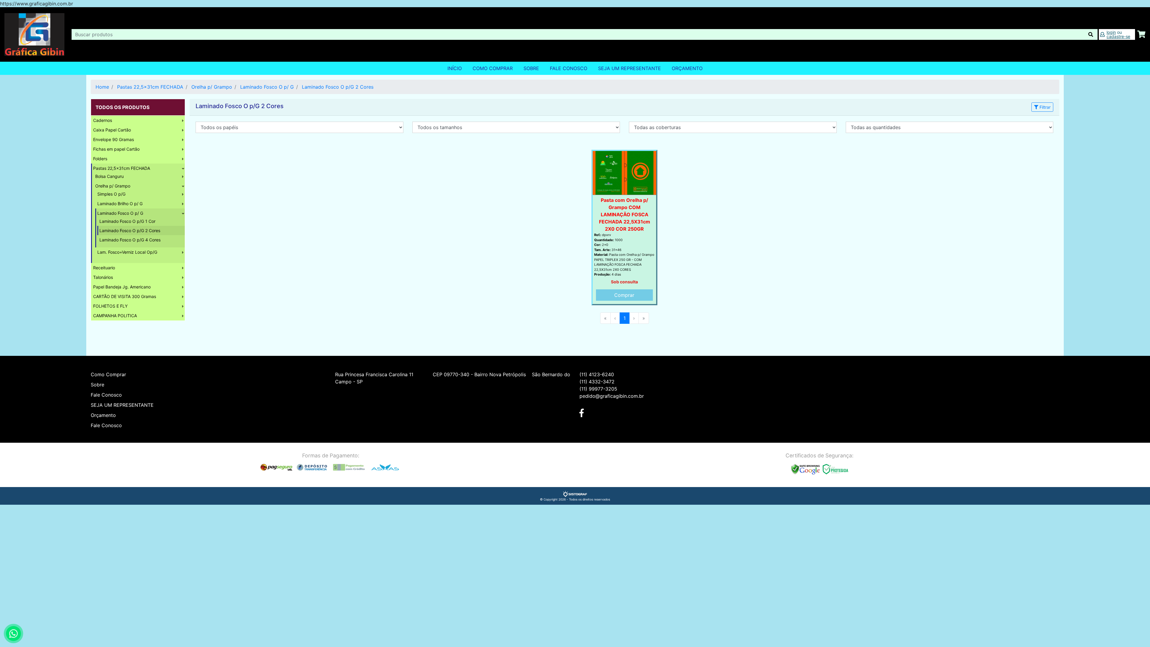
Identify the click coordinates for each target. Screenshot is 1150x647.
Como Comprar (493, 68)
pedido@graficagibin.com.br (611, 396)
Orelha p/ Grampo (211, 87)
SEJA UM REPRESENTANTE (629, 68)
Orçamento (103, 415)
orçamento (687, 68)
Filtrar (1044, 107)
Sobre (531, 68)
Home (102, 87)
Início (454, 68)
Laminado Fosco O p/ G (267, 87)
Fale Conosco (568, 68)
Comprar (624, 295)
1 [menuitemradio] (625, 318)
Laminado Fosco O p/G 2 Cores (337, 87)
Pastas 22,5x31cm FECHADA (150, 87)
